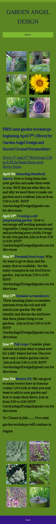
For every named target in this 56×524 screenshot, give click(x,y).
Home (28, 520)
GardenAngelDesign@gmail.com (26, 206)
